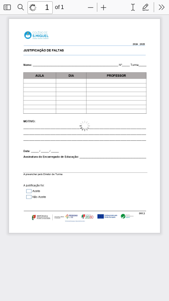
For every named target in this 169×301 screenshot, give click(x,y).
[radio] (133, 7)
